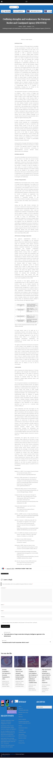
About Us (21, 708)
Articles (20, 725)
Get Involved (21, 734)
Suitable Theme (6, 755)
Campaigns (21, 730)
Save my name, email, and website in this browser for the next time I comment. (19, 622)
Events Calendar (22, 719)
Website (3, 616)
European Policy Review (24, 721)
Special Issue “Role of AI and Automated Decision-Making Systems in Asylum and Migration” (8, 727)
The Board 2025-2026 (23, 710)
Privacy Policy (22, 743)
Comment (3, 588)
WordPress (12, 754)
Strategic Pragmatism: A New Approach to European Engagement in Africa (7, 722)
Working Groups (22, 732)
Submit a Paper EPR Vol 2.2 (24, 723)
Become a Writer (22, 738)
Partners (20, 714)
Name (2, 604)
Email (2, 610)
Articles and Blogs (4, 573)
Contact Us (21, 740)
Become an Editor (23, 736)
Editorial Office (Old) (23, 712)
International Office (23, 728)
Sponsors (21, 716)
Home (20, 706)
